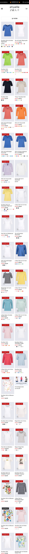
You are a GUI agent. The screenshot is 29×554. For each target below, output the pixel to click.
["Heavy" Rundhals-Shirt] (21, 87)
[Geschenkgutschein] (21, 381)
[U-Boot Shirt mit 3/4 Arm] (21, 194)
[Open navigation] (4, 9)
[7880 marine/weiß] (16, 450)
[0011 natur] (4, 100)
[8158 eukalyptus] (4, 72)
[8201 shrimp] (9, 44)
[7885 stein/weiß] (19, 346)
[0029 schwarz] (1, 46)
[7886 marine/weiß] (21, 346)
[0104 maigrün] (1, 44)
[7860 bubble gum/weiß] (6, 292)
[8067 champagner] (16, 72)
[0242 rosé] (22, 43)
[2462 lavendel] (4, 44)
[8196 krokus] (6, 210)
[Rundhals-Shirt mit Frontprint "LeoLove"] (21, 463)
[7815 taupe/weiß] (3, 292)
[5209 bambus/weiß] (22, 346)
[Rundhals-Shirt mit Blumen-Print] (7, 385)
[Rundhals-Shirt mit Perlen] (7, 411)
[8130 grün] (13, 72)
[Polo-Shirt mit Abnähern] (7, 437)
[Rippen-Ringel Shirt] (21, 437)
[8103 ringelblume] (9, 127)
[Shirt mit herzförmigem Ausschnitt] (7, 113)
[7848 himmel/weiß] (4, 292)
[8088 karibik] (10, 72)
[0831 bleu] (3, 44)
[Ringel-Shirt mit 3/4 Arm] (21, 411)
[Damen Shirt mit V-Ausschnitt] (21, 168)
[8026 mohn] (6, 44)
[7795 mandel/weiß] (18, 424)
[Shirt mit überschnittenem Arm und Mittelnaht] (21, 141)
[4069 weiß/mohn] (6, 236)
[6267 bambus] (4, 46)
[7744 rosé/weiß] (15, 424)
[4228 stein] (15, 72)
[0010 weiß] (1, 209)
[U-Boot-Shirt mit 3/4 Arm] (21, 250)
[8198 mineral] (13, 44)
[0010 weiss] (10, 46)
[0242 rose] (10, 44)
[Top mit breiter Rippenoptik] (21, 30)
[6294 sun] (3, 46)
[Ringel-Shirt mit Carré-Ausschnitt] (7, 278)
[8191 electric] (21, 72)
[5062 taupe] (7, 46)
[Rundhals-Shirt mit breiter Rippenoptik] (7, 30)
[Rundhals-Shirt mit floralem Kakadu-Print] (21, 541)
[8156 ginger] (7, 44)
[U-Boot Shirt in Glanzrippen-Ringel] (21, 488)
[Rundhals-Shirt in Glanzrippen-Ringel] (21, 332)
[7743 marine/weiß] (1, 292)
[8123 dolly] (19, 72)
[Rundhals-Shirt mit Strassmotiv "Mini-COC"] (7, 194)
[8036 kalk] (6, 46)
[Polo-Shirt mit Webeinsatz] (7, 223)
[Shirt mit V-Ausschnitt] (21, 113)
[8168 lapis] (9, 46)
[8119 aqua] (6, 72)
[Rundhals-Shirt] (7, 59)
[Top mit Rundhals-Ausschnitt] (21, 223)
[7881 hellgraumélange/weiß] (15, 450)
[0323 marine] (12, 46)
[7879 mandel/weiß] (18, 450)
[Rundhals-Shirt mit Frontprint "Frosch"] (7, 463)
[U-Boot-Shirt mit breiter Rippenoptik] (7, 305)
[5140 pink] (21, 43)
